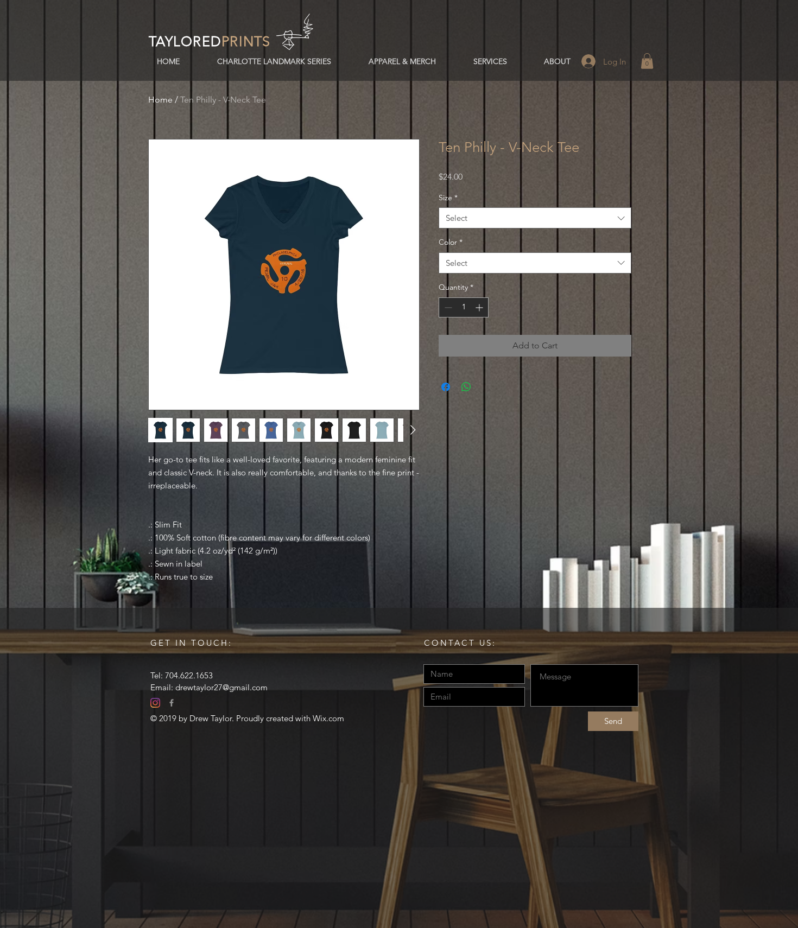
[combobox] (535, 217)
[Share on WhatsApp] (466, 386)
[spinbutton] (463, 307)
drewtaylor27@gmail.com (221, 687)
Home (160, 99)
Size (448, 197)
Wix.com (328, 718)
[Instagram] (155, 703)
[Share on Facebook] (445, 386)
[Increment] (480, 307)
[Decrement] (447, 307)
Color (451, 242)
